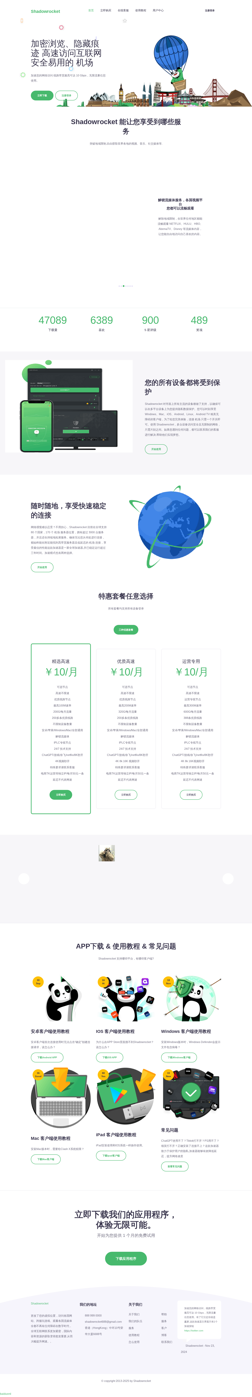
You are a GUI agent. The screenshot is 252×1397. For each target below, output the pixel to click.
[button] (119, 286)
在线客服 (123, 10)
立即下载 (42, 95)
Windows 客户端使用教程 (186, 1031)
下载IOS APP (110, 1057)
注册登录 (210, 10)
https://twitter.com (193, 1330)
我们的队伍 (135, 1321)
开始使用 (156, 449)
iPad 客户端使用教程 (116, 1134)
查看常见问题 (175, 1166)
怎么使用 (134, 1342)
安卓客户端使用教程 (50, 1031)
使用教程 (140, 10)
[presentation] (23, 878)
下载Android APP (47, 1057)
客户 (164, 1328)
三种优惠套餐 (126, 629)
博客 (164, 1335)
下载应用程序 (126, 1259)
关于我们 (134, 1314)
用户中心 (158, 10)
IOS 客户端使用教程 (115, 1031)
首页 (91, 10)
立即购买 (105, 10)
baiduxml (5, 1393)
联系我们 (166, 1342)
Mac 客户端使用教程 (50, 1138)
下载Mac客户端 (45, 1159)
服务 (131, 1328)
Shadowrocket (45, 11)
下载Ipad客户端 (111, 1155)
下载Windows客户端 (179, 1057)
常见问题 (169, 1130)
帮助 (164, 1314)
